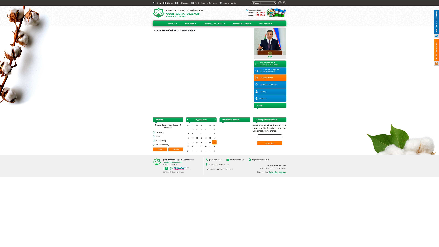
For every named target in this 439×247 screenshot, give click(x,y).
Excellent (159, 132)
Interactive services (241, 23)
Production (189, 23)
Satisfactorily (161, 141)
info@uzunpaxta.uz (237, 159)
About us (171, 23)
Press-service (264, 23)
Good (158, 136)
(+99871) (256, 13)
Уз (280, 3)
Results (176, 149)
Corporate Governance (213, 23)
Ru (284, 3)
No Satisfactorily (162, 145)
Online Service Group (277, 172)
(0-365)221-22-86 (215, 160)
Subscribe (269, 143)
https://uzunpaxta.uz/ (260, 159)
